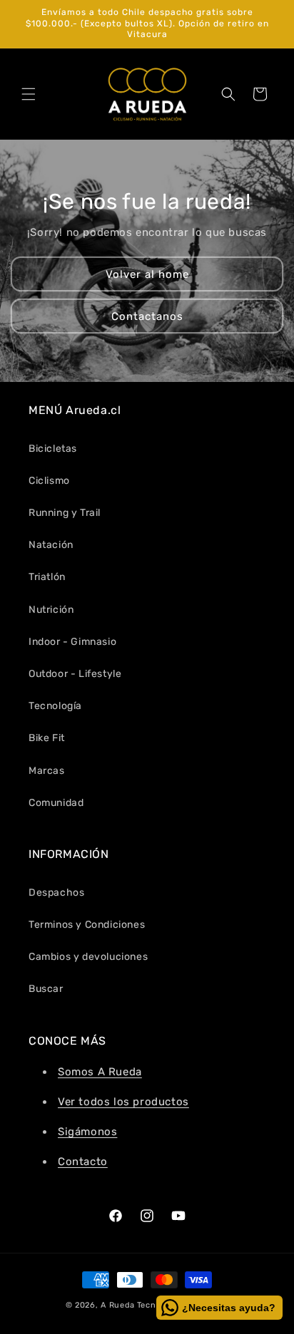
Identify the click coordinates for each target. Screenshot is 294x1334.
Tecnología (55, 706)
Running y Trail (65, 513)
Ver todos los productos (123, 1101)
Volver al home (147, 273)
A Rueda (118, 1305)
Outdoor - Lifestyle (75, 674)
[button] (28, 94)
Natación (51, 545)
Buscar (46, 989)
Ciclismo (49, 481)
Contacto (83, 1161)
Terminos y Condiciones (87, 925)
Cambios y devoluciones (88, 957)
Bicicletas (53, 449)
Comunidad (56, 803)
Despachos (56, 892)
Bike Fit (47, 738)
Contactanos (147, 315)
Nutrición (51, 610)
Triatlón (47, 577)
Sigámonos (87, 1131)
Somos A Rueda (100, 1071)
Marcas (47, 771)
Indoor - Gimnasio (72, 642)
